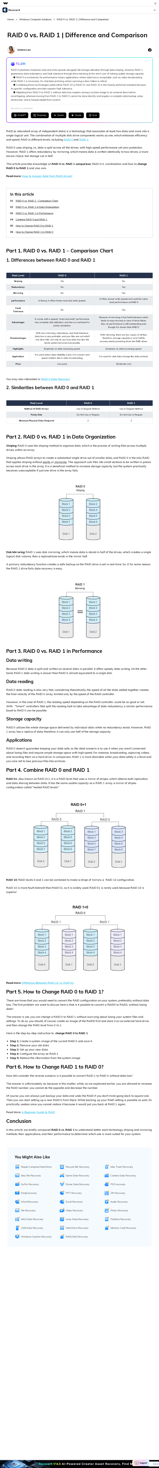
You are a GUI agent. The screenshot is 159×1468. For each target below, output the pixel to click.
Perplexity (41, 115)
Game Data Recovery (77, 1175)
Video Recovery (74, 1210)
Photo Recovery (119, 1210)
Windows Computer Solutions (35, 19)
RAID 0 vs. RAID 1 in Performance (34, 213)
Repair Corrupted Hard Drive (36, 1166)
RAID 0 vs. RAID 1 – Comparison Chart (37, 200)
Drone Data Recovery (78, 1184)
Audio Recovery (119, 1201)
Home (10, 19)
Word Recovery (29, 1201)
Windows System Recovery (36, 1236)
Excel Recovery (74, 1201)
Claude (78, 115)
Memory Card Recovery (123, 1227)
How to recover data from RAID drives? (47, 176)
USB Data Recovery (32, 1227)
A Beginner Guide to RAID (38, 1112)
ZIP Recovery (117, 1193)
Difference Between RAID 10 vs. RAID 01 (48, 983)
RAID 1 (84, 139)
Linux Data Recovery (77, 1219)
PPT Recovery (74, 1193)
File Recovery (28, 1210)
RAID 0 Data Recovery (55, 379)
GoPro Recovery (30, 1184)
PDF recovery (117, 1184)
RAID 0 (68, 139)
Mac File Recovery (31, 1175)
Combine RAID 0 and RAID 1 (31, 219)
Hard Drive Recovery (77, 1227)
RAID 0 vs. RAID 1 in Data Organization (37, 207)
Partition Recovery (120, 1219)
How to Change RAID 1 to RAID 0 (34, 231)
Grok (94, 115)
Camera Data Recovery (123, 1175)
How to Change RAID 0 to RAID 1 (34, 225)
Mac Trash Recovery (121, 1166)
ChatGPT (22, 115)
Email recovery (29, 1193)
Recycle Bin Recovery (78, 1166)
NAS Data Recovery (32, 1219)
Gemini (60, 115)
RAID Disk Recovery (77, 1236)
